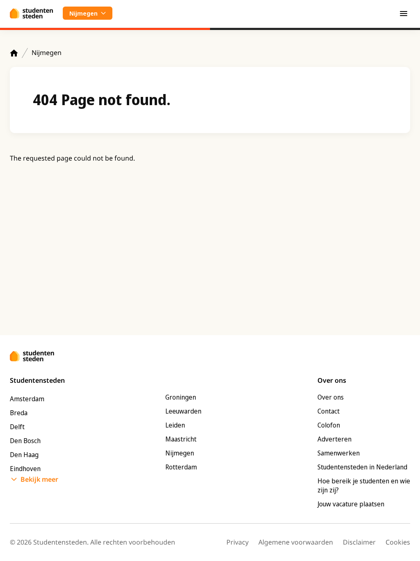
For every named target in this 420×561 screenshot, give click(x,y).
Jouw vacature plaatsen (350, 503)
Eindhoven (25, 468)
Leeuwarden (183, 411)
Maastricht (180, 439)
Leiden (175, 425)
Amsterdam (27, 398)
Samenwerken (338, 453)
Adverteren (334, 439)
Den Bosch (25, 440)
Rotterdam (181, 466)
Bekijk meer (39, 479)
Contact (328, 411)
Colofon (328, 425)
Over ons (330, 397)
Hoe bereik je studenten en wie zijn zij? (363, 485)
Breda (18, 412)
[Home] (14, 53)
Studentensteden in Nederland (362, 466)
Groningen (180, 397)
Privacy (237, 542)
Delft (17, 426)
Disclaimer (359, 542)
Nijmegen (47, 52)
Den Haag (24, 454)
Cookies (398, 542)
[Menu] (403, 13)
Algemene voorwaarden (295, 542)
